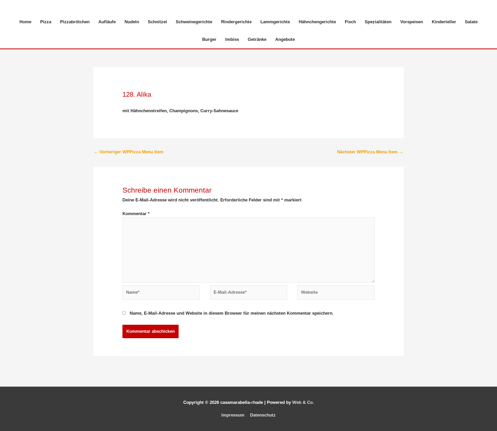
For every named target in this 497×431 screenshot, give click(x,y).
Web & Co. (303, 402)
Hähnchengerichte (317, 21)
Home (25, 21)
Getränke (257, 39)
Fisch (350, 21)
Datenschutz (263, 415)
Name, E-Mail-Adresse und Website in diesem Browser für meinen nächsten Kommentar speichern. (232, 313)
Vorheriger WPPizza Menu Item (128, 151)
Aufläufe (107, 21)
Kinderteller (444, 21)
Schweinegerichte (194, 21)
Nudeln (132, 21)
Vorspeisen (411, 21)
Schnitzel (157, 21)
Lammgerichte (275, 21)
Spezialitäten (378, 21)
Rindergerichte (236, 21)
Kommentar (136, 213)
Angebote (285, 39)
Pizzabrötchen (75, 21)
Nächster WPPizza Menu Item (370, 151)
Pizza (45, 21)
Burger (209, 39)
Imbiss (232, 39)
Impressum (232, 415)
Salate (471, 21)
